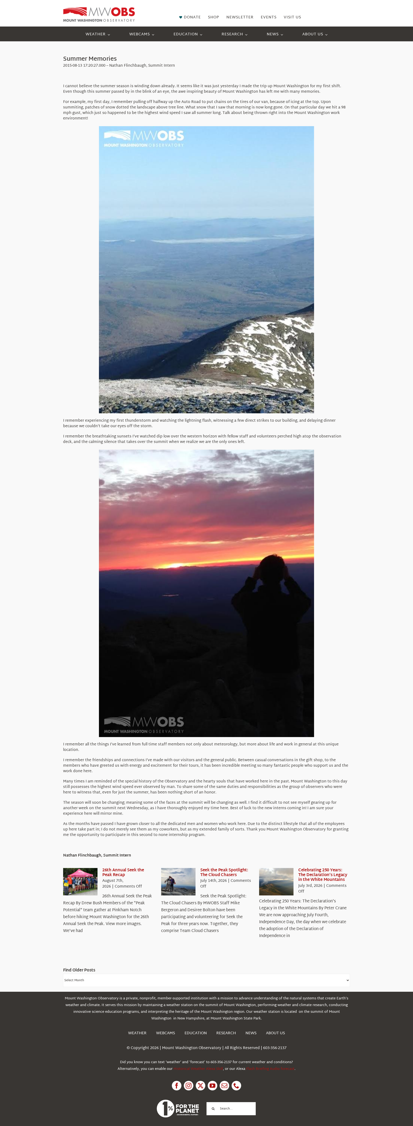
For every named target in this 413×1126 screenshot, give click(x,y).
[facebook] (176, 1085)
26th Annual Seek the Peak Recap (123, 873)
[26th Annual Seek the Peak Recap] (80, 882)
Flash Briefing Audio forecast (270, 1069)
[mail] (224, 1085)
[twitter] (200, 1085)
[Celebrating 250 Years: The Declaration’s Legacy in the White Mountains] (276, 882)
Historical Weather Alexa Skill (198, 1069)
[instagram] (188, 1085)
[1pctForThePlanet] (178, 1101)
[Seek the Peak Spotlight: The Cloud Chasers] (178, 882)
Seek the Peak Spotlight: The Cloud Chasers (224, 873)
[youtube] (212, 1085)
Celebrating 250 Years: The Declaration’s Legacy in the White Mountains (322, 875)
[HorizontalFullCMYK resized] (99, 9)
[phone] (236, 1085)
